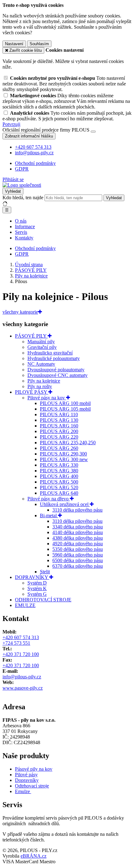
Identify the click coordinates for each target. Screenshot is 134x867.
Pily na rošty (39, 386)
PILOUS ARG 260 (59, 448)
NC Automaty (41, 364)
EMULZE (25, 605)
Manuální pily (41, 341)
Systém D (37, 582)
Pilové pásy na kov (46, 397)
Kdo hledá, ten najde (22, 197)
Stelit (45, 571)
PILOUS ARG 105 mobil (65, 409)
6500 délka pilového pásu (77, 560)
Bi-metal (49, 515)
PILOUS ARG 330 (59, 465)
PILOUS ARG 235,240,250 (68, 442)
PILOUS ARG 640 (59, 493)
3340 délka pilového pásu (77, 526)
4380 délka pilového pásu (77, 538)
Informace (25, 226)
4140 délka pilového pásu (77, 532)
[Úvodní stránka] (21, 185)
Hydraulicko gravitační (50, 352)
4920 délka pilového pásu (77, 543)
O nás (20, 221)
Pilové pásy (26, 774)
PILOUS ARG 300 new (64, 459)
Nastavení (14, 43)
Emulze (23, 791)
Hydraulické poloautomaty (53, 358)
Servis (21, 232)
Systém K (37, 588)
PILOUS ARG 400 (59, 476)
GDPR (22, 168)
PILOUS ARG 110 (59, 414)
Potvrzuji (11, 124)
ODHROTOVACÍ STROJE (43, 599)
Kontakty (24, 237)
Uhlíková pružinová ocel (65, 504)
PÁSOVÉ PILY (31, 336)
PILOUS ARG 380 (59, 470)
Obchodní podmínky (35, 163)
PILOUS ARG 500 (59, 481)
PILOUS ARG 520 (59, 487)
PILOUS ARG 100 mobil (65, 403)
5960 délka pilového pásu (77, 554)
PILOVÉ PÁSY (31, 392)
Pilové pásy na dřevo (48, 498)
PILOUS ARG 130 (59, 420)
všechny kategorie (20, 312)
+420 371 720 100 (20, 654)
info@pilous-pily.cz (21, 676)
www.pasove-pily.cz (22, 688)
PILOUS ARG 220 (59, 437)
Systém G (37, 594)
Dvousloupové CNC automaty (57, 375)
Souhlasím (39, 43)
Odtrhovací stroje (32, 785)
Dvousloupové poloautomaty (55, 369)
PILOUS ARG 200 (59, 431)
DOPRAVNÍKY (32, 577)
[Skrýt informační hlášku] (93, 131)
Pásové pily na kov (33, 769)
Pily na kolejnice (43, 380)
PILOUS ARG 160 (59, 425)
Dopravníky (27, 780)
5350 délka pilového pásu (77, 549)
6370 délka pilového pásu (77, 566)
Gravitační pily (42, 347)
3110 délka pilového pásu (77, 510)
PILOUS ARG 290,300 (63, 453)
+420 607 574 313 (20, 637)
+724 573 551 (16, 643)
